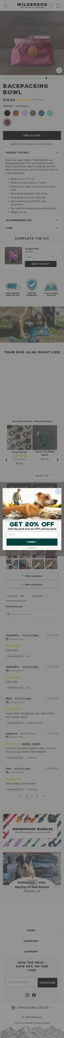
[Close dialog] (58, 491)
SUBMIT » (32, 542)
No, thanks (32, 548)
